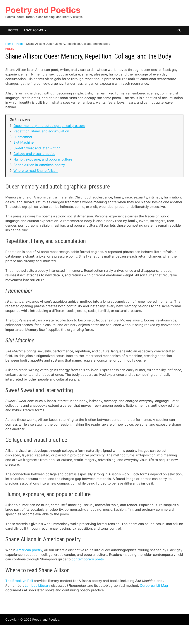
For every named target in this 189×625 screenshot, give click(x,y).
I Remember (22, 137)
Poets (13, 30)
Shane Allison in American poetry (39, 165)
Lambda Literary (37, 585)
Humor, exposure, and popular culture (42, 159)
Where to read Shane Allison (35, 170)
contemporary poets (88, 559)
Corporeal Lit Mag (154, 585)
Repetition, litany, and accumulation (41, 131)
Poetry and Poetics (42, 10)
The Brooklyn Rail (19, 581)
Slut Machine (23, 142)
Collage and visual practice (34, 154)
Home (9, 43)
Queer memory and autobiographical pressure (49, 126)
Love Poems (33, 30)
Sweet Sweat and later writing (37, 148)
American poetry (29, 550)
